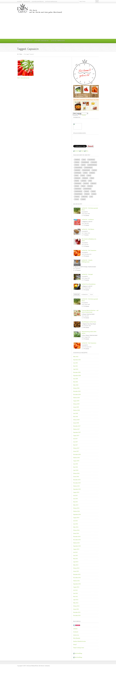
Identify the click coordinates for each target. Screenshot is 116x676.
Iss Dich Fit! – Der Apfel (87, 274)
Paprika (76, 180)
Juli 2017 (75, 438)
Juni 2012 (75, 593)
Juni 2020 (75, 378)
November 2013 (77, 539)
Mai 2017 (75, 445)
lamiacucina (76, 635)
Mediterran (77, 178)
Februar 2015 (76, 508)
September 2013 (77, 546)
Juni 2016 (75, 464)
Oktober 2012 (76, 580)
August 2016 (76, 460)
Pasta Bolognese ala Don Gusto (89, 321)
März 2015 (75, 505)
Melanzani (85, 178)
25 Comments (86, 339)
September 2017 (77, 432)
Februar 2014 (76, 530)
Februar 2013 (76, 568)
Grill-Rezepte (78, 172)
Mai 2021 (75, 366)
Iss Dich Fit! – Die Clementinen (89, 250)
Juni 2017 (75, 441)
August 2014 (76, 517)
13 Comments (86, 225)
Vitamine (77, 196)
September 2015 (77, 489)
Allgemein (85, 221)
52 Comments (86, 317)
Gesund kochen (86, 170)
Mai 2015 (75, 501)
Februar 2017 (76, 448)
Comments (84, 294)
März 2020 (75, 385)
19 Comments (86, 256)
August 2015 (76, 492)
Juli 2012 (75, 590)
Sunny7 (75, 644)
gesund (83, 164)
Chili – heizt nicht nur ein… (23, 78)
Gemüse (77, 164)
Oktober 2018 (76, 410)
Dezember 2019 (77, 391)
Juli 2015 (75, 495)
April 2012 (75, 599)
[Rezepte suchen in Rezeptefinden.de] (77, 657)
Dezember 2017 (77, 426)
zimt (91, 196)
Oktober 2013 (76, 542)
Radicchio (94, 183)
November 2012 (77, 577)
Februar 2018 (76, 419)
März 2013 (75, 565)
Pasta (90, 180)
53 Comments (86, 215)
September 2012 (77, 584)
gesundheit (77, 170)
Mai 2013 (75, 558)
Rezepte (19, 1)
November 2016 (77, 454)
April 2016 (75, 470)
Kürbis (89, 175)
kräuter (82, 175)
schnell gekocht (78, 191)
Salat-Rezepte (78, 188)
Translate (84, 115)
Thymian (87, 193)
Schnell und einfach (92, 266)
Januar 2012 (76, 609)
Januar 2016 (76, 476)
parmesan (84, 180)
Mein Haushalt (76, 638)
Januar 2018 (76, 423)
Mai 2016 (75, 467)
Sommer (86, 191)
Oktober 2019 (76, 397)
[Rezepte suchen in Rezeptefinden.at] (77, 653)
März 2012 (75, 602)
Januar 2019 (76, 407)
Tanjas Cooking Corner (78, 647)
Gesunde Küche (78, 167)
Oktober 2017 (76, 429)
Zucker (76, 199)
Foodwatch (94, 162)
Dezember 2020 (77, 372)
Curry (84, 159)
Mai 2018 (75, 416)
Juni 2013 (75, 555)
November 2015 (77, 482)
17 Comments (86, 280)
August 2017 (76, 435)
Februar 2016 (76, 473)
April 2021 (75, 369)
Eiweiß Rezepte (85, 162)
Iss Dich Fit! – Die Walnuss (88, 229)
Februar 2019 (76, 404)
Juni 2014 (75, 524)
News (84, 335)
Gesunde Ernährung (38, 1)
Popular (76, 294)
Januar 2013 (76, 571)
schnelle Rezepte (87, 188)
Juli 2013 (75, 552)
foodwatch (75, 631)
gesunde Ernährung (92, 164)
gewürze (94, 170)
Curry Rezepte (91, 159)
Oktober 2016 (76, 457)
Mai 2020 (75, 381)
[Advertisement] (58, 26)
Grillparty (92, 172)
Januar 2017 (76, 451)
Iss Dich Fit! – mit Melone (88, 219)
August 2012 (76, 587)
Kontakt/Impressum (51, 1)
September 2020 (77, 375)
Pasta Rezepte (78, 183)
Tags (91, 294)
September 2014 (77, 514)
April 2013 (75, 561)
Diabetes (77, 162)
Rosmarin (90, 186)
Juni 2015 (75, 498)
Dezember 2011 (77, 612)
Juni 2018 (75, 413)
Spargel (93, 191)
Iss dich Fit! (27, 1)
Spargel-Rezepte (78, 193)
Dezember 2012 (77, 574)
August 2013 (76, 549)
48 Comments (86, 327)
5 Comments (86, 235)
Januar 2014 (76, 533)
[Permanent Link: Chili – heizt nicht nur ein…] (26, 76)
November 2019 (77, 394)
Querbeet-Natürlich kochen (79, 641)
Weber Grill (84, 196)
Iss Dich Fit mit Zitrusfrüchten (89, 284)
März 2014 (75, 527)
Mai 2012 (75, 596)
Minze (92, 178)
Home (20, 54)
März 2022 (75, 356)
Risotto (83, 186)
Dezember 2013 (77, 536)
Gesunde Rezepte (88, 167)
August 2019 (76, 400)
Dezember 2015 (77, 479)
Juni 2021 (75, 363)
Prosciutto (86, 183)
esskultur (75, 628)
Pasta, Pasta (89, 324)
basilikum (77, 159)
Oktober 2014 (76, 511)
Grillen (85, 172)
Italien (76, 175)
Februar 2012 (76, 606)
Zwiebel (83, 199)
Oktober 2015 (76, 486)
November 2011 (77, 615)
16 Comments (86, 289)
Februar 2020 (76, 388)
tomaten (94, 193)
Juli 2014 (75, 520)
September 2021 (77, 359)
